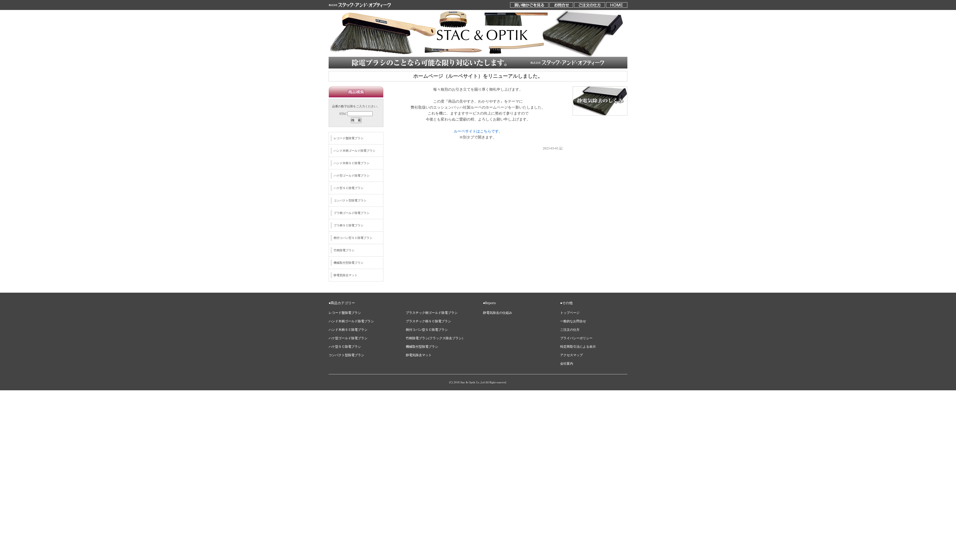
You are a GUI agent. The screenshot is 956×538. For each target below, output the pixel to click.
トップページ (570, 313)
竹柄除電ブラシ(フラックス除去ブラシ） (435, 338)
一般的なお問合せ (573, 321)
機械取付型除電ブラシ (348, 263)
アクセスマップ (571, 355)
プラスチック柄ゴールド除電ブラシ (432, 313)
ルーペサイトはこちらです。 (478, 131)
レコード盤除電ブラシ (348, 138)
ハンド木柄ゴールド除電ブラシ (354, 150)
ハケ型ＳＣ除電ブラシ (348, 188)
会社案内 (566, 363)
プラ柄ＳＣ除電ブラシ (348, 225)
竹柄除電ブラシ (344, 250)
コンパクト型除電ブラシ (350, 200)
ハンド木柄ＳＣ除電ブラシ (351, 163)
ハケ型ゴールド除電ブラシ (351, 175)
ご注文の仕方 (570, 330)
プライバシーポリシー (576, 338)
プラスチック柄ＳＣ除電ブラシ (428, 321)
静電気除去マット (346, 275)
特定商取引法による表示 (578, 346)
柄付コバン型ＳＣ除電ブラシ (353, 238)
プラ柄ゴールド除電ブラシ (351, 213)
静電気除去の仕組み (497, 313)
